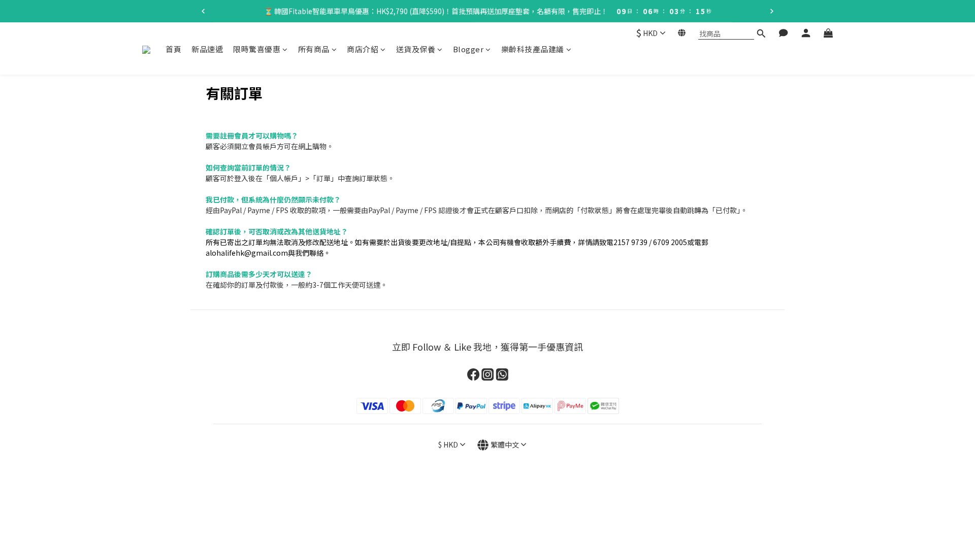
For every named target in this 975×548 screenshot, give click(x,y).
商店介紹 (362, 49)
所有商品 (314, 49)
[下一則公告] (771, 11)
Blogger (468, 49)
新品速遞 (207, 49)
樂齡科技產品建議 (532, 49)
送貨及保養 (416, 49)
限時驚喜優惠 (256, 49)
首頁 (173, 49)
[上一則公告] (203, 11)
